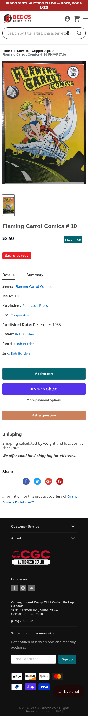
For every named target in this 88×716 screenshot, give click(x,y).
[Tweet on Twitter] (37, 481)
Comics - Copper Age (34, 51)
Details (8, 275)
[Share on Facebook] (26, 481)
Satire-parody (16, 255)
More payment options (44, 400)
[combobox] (38, 33)
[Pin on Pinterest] (59, 481)
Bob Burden (24, 334)
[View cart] (76, 18)
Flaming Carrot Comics (33, 286)
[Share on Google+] (48, 481)
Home (7, 51)
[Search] (79, 33)
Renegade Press (35, 305)
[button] (68, 33)
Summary (34, 275)
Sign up (67, 659)
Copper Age (20, 315)
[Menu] (84, 18)
